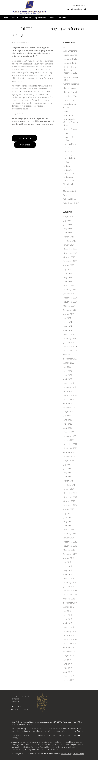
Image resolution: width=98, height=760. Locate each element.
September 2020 (70, 505)
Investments (68, 100)
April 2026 (67, 232)
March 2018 (68, 627)
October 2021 (69, 452)
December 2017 (70, 639)
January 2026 (68, 245)
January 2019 (68, 586)
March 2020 (68, 529)
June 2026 (67, 224)
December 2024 (70, 297)
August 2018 (68, 607)
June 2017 (67, 664)
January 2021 (68, 489)
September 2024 (70, 310)
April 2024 (67, 330)
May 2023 (67, 375)
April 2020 (67, 525)
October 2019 (69, 550)
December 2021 (70, 444)
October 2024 (69, 306)
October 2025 (69, 257)
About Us (15, 18)
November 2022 (70, 399)
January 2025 (68, 293)
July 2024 (67, 318)
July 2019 (67, 562)
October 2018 (69, 598)
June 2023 (67, 371)
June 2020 (67, 517)
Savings (66, 166)
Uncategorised (69, 191)
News (52, 18)
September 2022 (70, 407)
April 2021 (67, 476)
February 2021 (69, 485)
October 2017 (69, 647)
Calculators (26, 18)
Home (6, 18)
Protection (67, 151)
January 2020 (68, 537)
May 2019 (67, 570)
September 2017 (70, 651)
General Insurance (71, 84)
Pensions (67, 133)
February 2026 (69, 240)
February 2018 (69, 631)
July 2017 (67, 659)
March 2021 (68, 480)
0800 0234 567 (52, 749)
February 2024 (69, 338)
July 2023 (67, 367)
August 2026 (68, 216)
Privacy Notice (78, 754)
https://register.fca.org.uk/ (53, 731)
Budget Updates (70, 55)
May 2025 (67, 277)
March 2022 (68, 432)
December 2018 (70, 590)
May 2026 (67, 228)
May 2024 (67, 326)
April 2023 (67, 379)
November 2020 (70, 497)
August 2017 (68, 655)
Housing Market (70, 92)
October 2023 (69, 354)
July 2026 (67, 220)
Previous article (24, 138)
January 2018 (68, 635)
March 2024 (68, 334)
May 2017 (67, 668)
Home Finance (69, 88)
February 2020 (69, 533)
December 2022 (70, 395)
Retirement (68, 162)
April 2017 (67, 672)
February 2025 (69, 289)
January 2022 (68, 440)
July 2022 (67, 415)
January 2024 (68, 342)
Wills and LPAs (69, 199)
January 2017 (68, 680)
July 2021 (67, 464)
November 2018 (70, 594)
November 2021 (70, 448)
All (64, 46)
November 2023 (70, 350)
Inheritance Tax (70, 96)
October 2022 (69, 403)
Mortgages (68, 115)
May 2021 (67, 472)
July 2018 (67, 611)
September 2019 (70, 554)
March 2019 (68, 578)
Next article (25, 144)
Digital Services (40, 18)
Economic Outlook (71, 59)
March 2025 (68, 285)
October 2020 (69, 501)
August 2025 (68, 265)
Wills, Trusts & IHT (71, 203)
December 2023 (70, 346)
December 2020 (70, 493)
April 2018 (67, 623)
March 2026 (68, 236)
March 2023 (68, 383)
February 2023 (69, 387)
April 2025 (67, 281)
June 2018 (67, 615)
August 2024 (68, 314)
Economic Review (70, 63)
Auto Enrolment (70, 51)
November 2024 (70, 302)
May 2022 (67, 424)
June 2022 (67, 419)
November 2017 (70, 643)
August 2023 (68, 363)
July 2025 (67, 269)
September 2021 (70, 456)
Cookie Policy (66, 754)
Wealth (66, 195)
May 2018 (67, 619)
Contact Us (62, 18)
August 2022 (68, 411)
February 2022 (69, 436)
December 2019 (70, 541)
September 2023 (70, 358)
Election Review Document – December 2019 (70, 70)
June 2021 (67, 468)
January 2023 (68, 391)
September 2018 (70, 602)
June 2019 (67, 566)
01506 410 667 (18, 706)
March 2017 (68, 676)
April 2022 (67, 428)
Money (66, 111)
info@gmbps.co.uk (21, 709)
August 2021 (68, 460)
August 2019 (68, 558)
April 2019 (67, 574)
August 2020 (68, 509)
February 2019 (69, 582)
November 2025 (70, 253)
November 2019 (70, 546)
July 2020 (67, 513)
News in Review (70, 129)
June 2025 (67, 273)
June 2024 (67, 322)
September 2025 (70, 261)
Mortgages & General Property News (70, 122)
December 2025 (70, 249)
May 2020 (67, 521)
